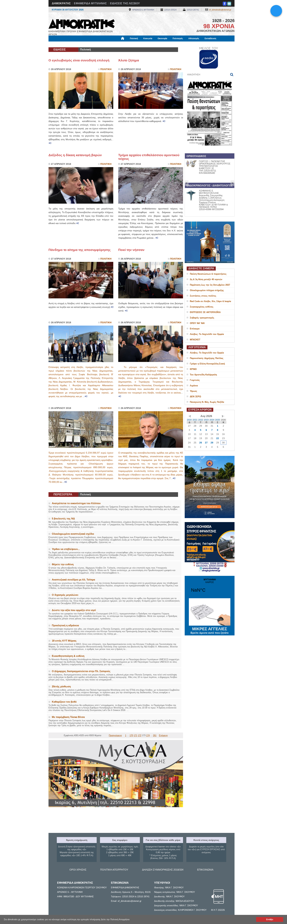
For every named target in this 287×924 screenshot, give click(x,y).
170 (131, 735)
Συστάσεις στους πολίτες (203, 296)
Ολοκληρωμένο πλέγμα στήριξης (207, 290)
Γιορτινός (195, 380)
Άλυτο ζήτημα (128, 60)
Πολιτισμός (178, 38)
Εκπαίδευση (210, 38)
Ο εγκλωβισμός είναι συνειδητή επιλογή (78, 60)
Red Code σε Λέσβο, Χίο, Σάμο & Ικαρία (210, 301)
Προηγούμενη (115, 735)
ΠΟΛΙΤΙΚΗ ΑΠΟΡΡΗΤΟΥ (114, 869)
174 (148, 735)
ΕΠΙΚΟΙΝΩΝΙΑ (205, 869)
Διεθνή (129, 44)
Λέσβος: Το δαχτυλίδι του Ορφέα (207, 334)
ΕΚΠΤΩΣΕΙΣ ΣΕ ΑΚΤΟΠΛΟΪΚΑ (205, 312)
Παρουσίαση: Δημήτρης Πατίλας (206, 358)
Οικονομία (162, 38)
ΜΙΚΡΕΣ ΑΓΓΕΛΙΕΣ (210, 630)
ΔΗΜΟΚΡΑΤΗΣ (61, 3)
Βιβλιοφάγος (90, 44)
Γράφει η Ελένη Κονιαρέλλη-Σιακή (207, 363)
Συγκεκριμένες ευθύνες (201, 307)
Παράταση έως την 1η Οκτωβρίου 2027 (210, 285)
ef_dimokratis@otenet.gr (220, 10)
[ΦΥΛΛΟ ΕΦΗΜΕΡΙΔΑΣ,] (210, 150)
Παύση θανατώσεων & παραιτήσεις (208, 274)
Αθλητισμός (193, 38)
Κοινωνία (147, 38)
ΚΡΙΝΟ (193, 369)
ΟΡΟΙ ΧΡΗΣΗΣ (77, 869)
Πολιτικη (105, 69)
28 (212, 442)
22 (217, 438)
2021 (195, 420)
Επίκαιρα (194, 328)
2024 (212, 420)
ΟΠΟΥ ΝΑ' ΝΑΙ (197, 323)
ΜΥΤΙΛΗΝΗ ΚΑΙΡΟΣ (210, 587)
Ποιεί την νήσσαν (131, 250)
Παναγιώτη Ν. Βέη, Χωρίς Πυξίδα (207, 402)
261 (154, 735)
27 (206, 442)
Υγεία (104, 44)
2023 (206, 420)
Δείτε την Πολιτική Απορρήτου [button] (115, 919)
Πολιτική (134, 38)
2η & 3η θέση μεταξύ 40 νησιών (206, 279)
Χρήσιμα (116, 44)
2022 (200, 420)
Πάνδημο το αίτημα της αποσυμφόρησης (79, 250)
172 (139, 735)
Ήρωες (193, 391)
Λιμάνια (194, 385)
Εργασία (75, 44)
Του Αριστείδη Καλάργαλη (203, 374)
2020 (189, 420)
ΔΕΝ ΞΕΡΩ (195, 396)
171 (135, 735)
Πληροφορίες (143, 44)
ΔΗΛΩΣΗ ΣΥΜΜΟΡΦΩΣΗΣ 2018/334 (162, 869)
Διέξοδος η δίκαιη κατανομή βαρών (75, 155)
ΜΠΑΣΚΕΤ (195, 339)
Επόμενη (163, 735)
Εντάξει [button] (269, 919)
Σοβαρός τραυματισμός (202, 317)
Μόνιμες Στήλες (58, 44)
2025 (217, 420)
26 (200, 442)
